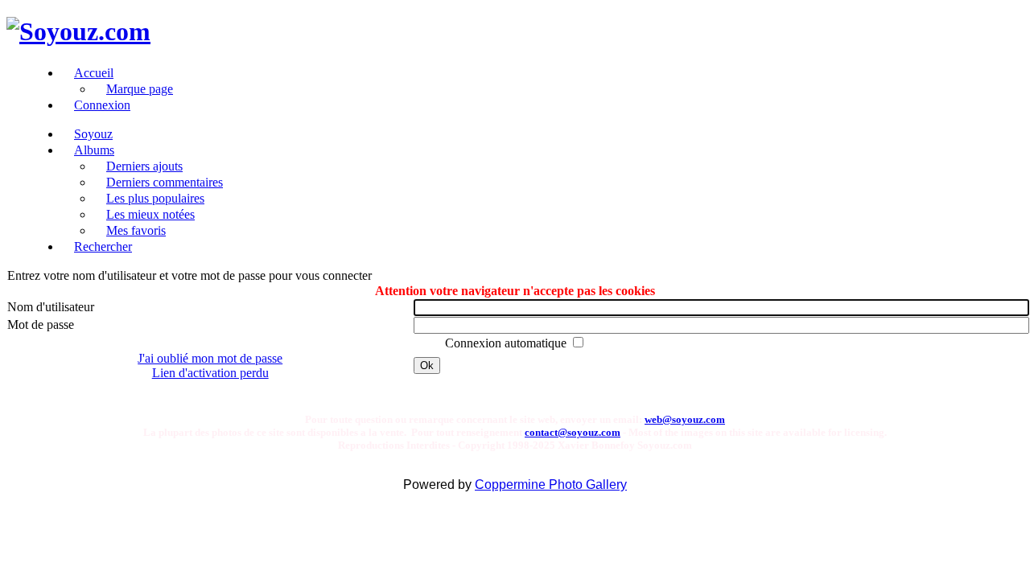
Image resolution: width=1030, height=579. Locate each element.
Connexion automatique (507, 343)
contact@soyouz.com (572, 432)
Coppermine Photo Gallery (551, 484)
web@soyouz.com (685, 419)
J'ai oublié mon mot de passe (210, 358)
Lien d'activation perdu (210, 373)
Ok (427, 365)
